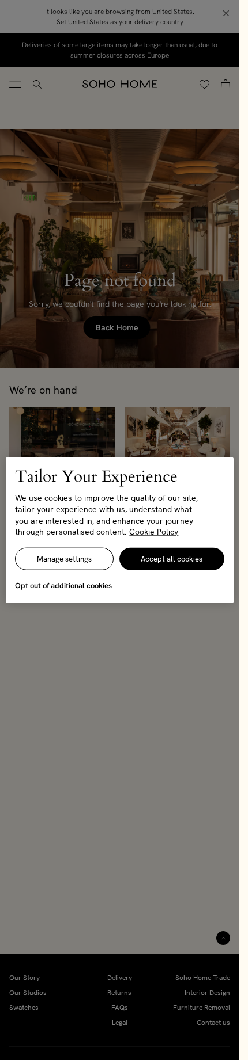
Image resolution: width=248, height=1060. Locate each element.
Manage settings (64, 558)
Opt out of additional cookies (63, 585)
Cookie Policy (153, 532)
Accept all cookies (171, 558)
